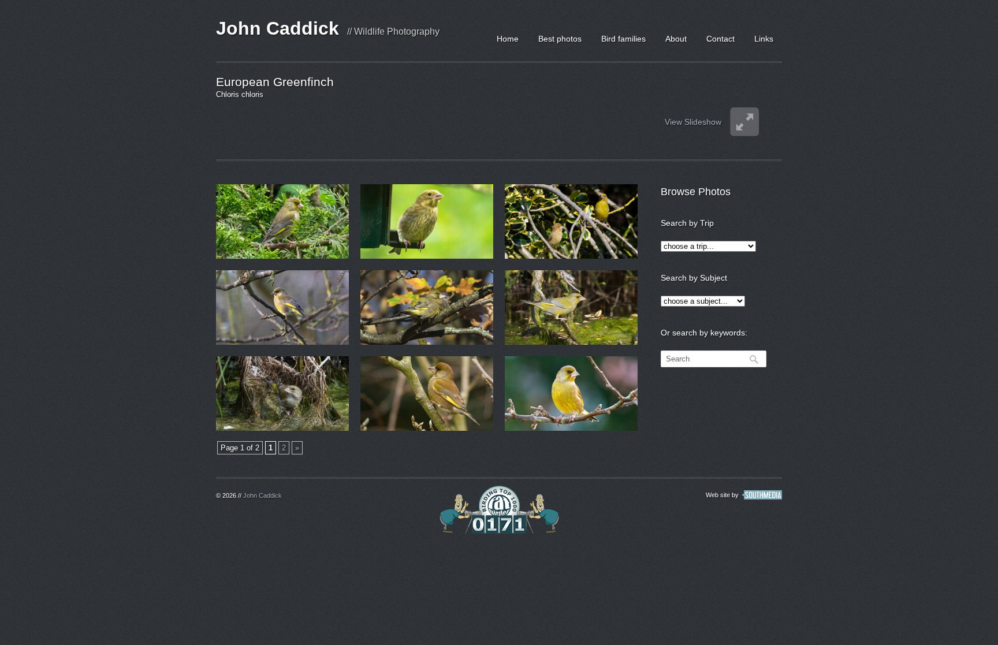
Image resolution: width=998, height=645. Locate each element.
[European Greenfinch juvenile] (426, 221)
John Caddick (277, 28)
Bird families (623, 38)
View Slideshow (693, 121)
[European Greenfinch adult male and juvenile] (571, 221)
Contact (720, 38)
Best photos (560, 38)
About (676, 38)
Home (508, 38)
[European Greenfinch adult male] (282, 307)
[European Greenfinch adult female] (282, 221)
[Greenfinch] (426, 307)
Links (763, 38)
